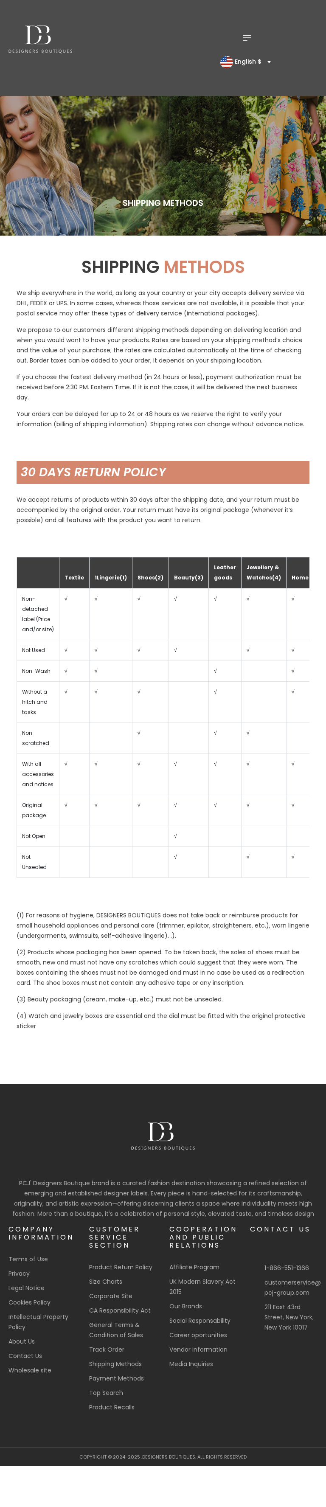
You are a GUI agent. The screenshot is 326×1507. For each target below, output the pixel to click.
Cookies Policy (29, 1302)
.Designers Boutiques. (168, 1457)
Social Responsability (199, 1320)
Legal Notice (26, 1288)
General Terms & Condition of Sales (116, 1330)
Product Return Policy (120, 1267)
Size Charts (105, 1281)
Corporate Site (110, 1296)
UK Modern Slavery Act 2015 (202, 1286)
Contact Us (25, 1356)
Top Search (106, 1393)
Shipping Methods (115, 1364)
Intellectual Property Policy (38, 1322)
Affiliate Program (194, 1267)
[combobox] (244, 61)
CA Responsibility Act (120, 1310)
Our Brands (185, 1306)
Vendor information (198, 1349)
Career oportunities (198, 1335)
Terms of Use (28, 1259)
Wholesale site (29, 1370)
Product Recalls (112, 1407)
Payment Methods (116, 1378)
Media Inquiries (191, 1364)
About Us (21, 1341)
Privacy (19, 1273)
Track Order (106, 1349)
